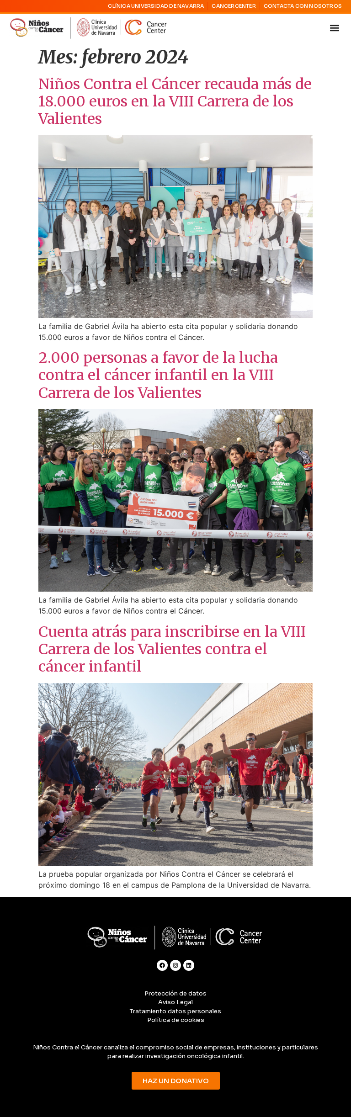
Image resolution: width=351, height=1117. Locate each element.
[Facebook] (162, 965)
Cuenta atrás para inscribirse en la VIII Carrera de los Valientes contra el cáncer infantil (172, 649)
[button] (334, 28)
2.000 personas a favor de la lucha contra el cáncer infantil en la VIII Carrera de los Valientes (158, 375)
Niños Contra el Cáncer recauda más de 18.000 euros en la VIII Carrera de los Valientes (175, 101)
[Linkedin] (188, 965)
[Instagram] (175, 965)
